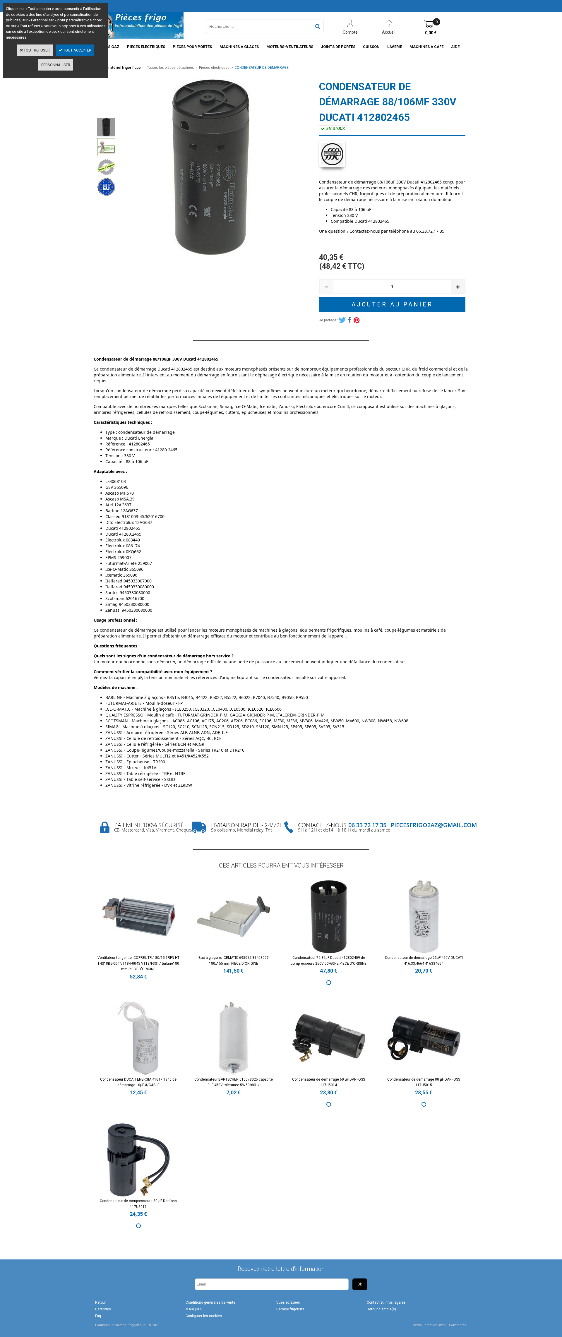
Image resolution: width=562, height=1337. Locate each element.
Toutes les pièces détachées (170, 68)
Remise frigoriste (290, 1309)
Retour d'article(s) (381, 1309)
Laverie (394, 46)
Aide (455, 46)
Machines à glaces (239, 46)
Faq (98, 1316)
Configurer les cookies (204, 1316)
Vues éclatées (288, 1302)
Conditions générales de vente (210, 1302)
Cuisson (371, 46)
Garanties (103, 1309)
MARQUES (194, 1309)
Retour (100, 1302)
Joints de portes (338, 46)
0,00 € (430, 32)
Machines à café (426, 46)
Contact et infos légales (386, 1302)
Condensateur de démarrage (261, 68)
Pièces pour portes (192, 46)
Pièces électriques (146, 46)
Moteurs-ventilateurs (289, 46)
